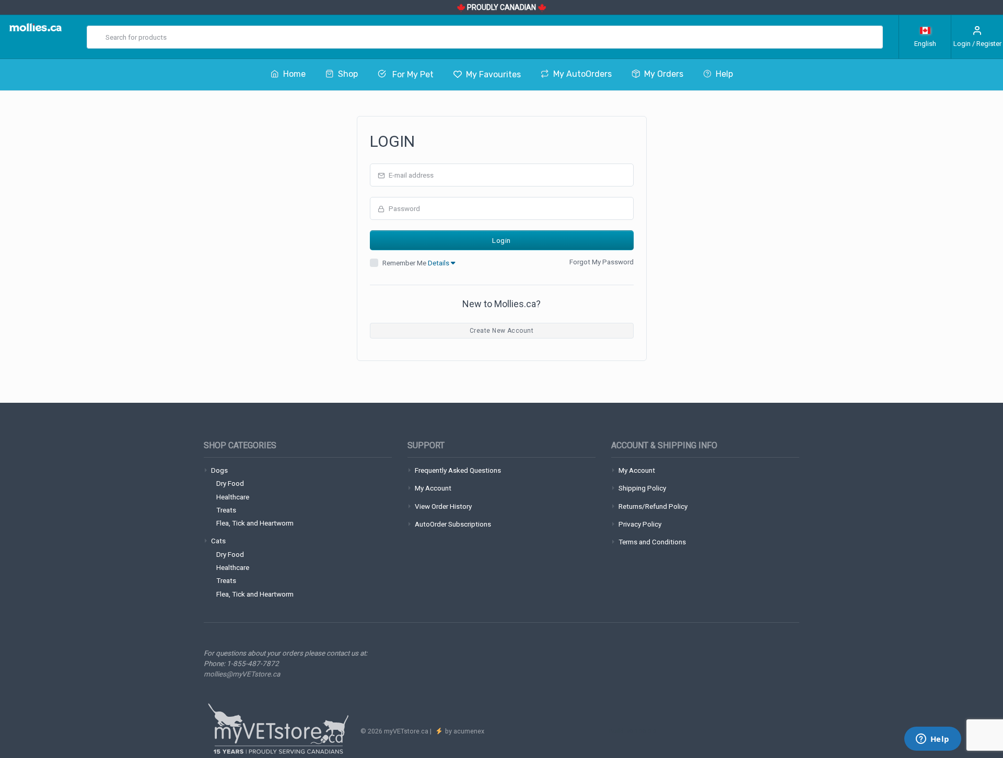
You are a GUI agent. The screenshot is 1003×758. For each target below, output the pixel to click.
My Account (433, 488)
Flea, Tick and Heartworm (255, 523)
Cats (218, 541)
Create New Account (502, 330)
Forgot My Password (601, 262)
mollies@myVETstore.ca (242, 674)
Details (439, 263)
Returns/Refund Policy (653, 506)
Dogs (219, 470)
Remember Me (416, 263)
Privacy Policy (640, 524)
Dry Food (230, 483)
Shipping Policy (642, 488)
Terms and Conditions (652, 542)
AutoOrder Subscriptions (453, 524)
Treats (226, 510)
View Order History (443, 506)
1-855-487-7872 (253, 663)
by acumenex (464, 731)
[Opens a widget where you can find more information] (932, 740)
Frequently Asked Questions (458, 470)
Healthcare (232, 497)
